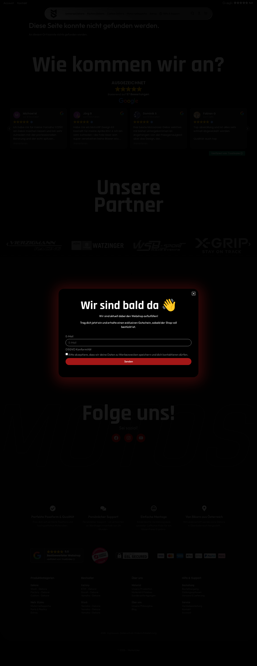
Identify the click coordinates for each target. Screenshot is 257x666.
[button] (193, 293)
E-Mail (69, 336)
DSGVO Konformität (78, 349)
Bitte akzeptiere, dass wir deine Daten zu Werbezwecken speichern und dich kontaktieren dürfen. (128, 354)
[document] (128, 333)
